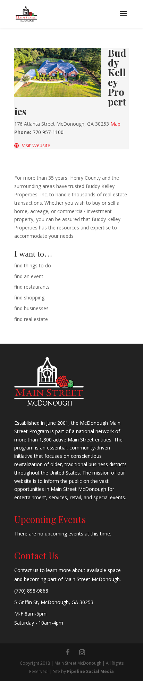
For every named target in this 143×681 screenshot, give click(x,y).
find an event (28, 276)
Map (115, 123)
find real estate (31, 319)
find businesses (31, 308)
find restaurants (32, 286)
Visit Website (34, 145)
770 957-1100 (48, 132)
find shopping (29, 297)
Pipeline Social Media (90, 671)
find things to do (32, 265)
